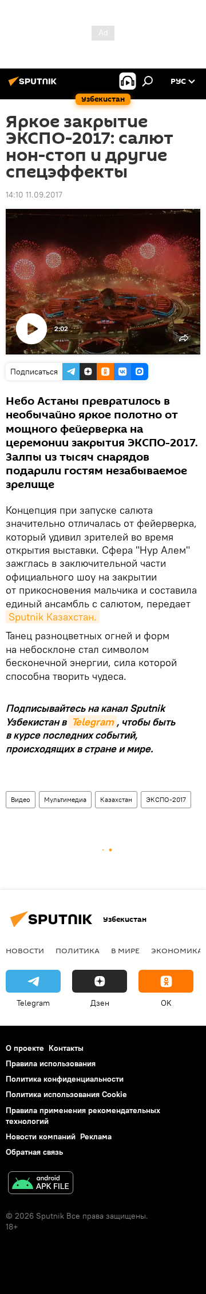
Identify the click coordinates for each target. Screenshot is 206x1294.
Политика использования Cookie (66, 1094)
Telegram (93, 721)
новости (25, 950)
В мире (125, 950)
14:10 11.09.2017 (34, 195)
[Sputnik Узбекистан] (34, 85)
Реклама (96, 1136)
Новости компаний (41, 1136)
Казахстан (116, 799)
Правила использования (51, 1063)
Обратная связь (34, 1152)
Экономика (177, 950)
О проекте (25, 1048)
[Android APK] (41, 1184)
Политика (78, 950)
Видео (20, 799)
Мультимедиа (65, 799)
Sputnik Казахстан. (53, 616)
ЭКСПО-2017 (166, 799)
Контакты (66, 1048)
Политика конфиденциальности (65, 1079)
